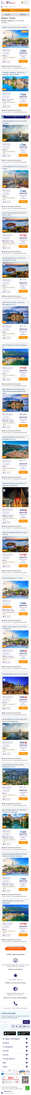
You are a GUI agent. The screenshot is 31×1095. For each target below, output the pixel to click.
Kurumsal (6, 1043)
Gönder (26, 1022)
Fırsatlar (6, 1055)
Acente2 (6, 1087)
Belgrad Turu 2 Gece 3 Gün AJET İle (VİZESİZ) (14, 27)
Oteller (5, 1067)
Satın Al (23, 61)
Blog (4, 1063)
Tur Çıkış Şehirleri (9, 1059)
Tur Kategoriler (8, 1047)
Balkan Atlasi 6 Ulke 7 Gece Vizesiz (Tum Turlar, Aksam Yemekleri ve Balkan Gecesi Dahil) (14, 391)
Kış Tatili (6, 1051)
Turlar (5, 6)
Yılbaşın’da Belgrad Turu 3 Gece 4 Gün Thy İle (15, 674)
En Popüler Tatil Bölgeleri (11, 1039)
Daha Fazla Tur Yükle (15, 949)
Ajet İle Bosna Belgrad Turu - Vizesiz (12, 578)
